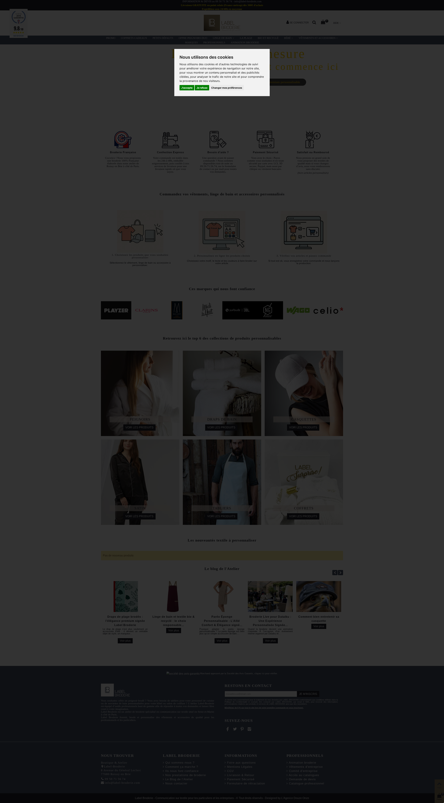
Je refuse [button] (202, 87)
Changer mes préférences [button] (226, 87)
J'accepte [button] (187, 87)
